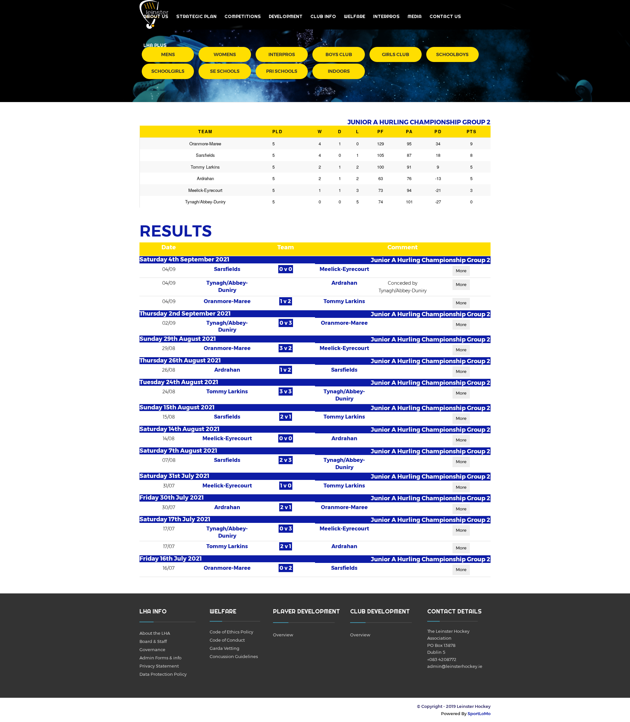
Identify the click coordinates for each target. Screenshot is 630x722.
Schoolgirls (167, 71)
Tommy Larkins (344, 301)
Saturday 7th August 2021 (178, 450)
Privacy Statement (159, 666)
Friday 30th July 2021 (171, 497)
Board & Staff (153, 641)
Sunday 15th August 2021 (177, 407)
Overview (283, 634)
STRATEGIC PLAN (196, 16)
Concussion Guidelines (234, 656)
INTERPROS (386, 16)
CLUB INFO (323, 16)
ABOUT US (155, 16)
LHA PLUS (155, 45)
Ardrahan (344, 283)
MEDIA (415, 16)
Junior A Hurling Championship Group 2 (430, 260)
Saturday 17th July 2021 (174, 519)
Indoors (339, 71)
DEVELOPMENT (286, 16)
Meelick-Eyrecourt (344, 269)
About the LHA (154, 633)
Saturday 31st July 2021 (174, 476)
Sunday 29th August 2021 (177, 338)
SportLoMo (479, 713)
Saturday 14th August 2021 (179, 429)
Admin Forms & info (160, 657)
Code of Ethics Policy (231, 631)
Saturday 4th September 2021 (184, 259)
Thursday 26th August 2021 (180, 360)
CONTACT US (445, 16)
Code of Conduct (227, 640)
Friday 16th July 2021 (170, 558)
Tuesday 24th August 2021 (178, 382)
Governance (152, 649)
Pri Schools (281, 71)
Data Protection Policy (163, 674)
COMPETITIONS (242, 16)
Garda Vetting (224, 648)
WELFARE (354, 16)
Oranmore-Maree (227, 301)
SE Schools (225, 71)
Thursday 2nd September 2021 (185, 313)
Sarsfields (227, 269)
